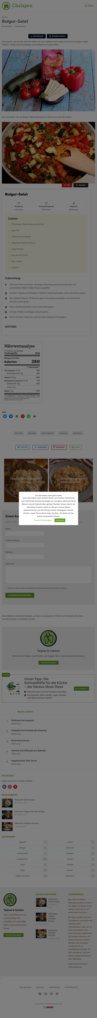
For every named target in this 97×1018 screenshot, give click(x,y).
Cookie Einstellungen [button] (43, 520)
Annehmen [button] (60, 520)
